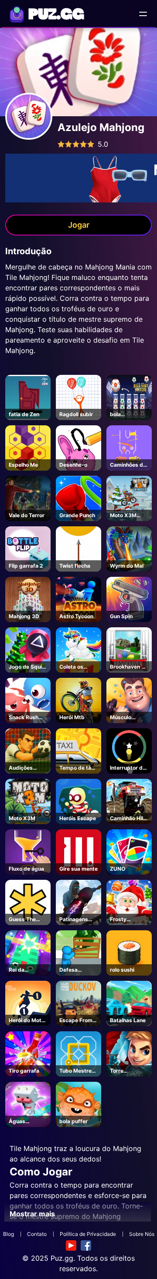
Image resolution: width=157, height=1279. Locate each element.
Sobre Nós (141, 1234)
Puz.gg (62, 1258)
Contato (37, 1234)
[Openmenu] (143, 14)
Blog (8, 1234)
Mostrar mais (32, 1213)
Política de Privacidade (88, 1234)
